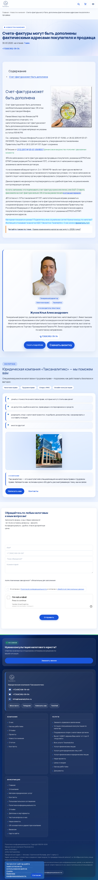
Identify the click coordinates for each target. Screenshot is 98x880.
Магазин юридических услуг (20, 793)
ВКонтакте (14, 706)
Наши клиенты (15, 821)
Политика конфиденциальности (22, 805)
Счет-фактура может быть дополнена (28, 76)
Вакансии (12, 829)
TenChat (54, 706)
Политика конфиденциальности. (16, 874)
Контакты (33, 491)
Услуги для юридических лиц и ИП (68, 750)
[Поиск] (78, 4)
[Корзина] (85, 4)
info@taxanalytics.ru (20, 699)
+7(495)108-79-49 (19, 689)
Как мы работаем (16, 726)
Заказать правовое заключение (67, 722)
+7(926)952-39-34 (10, 48)
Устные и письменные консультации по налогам (70, 727)
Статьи (12, 742)
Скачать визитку (61, 345)
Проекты (12, 734)
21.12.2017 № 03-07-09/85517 (30, 149)
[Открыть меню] (93, 4)
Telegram (27, 706)
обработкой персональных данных (70, 589)
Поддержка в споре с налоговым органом (71, 732)
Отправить (49, 617)
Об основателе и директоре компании (25, 825)
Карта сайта (14, 833)
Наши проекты (60, 758)
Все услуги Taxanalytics (64, 742)
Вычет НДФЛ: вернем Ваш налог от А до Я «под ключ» (71, 737)
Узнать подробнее (35, 345)
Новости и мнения (17, 12)
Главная (5, 12)
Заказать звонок (49, 660)
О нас (11, 722)
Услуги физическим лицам (65, 746)
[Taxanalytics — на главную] (9, 4)
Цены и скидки (60, 763)
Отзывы (12, 730)
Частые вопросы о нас (18, 817)
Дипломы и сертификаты (19, 813)
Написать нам (15, 491)
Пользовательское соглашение (22, 801)
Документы (59, 771)
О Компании (14, 789)
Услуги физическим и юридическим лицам (71, 754)
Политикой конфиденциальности (34, 589)
